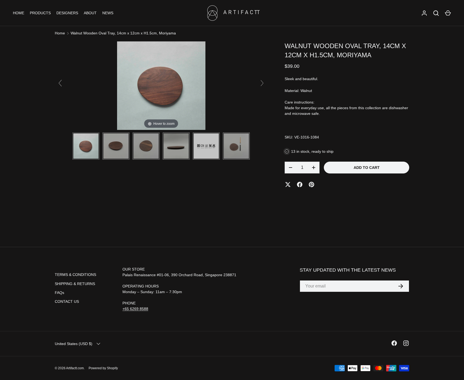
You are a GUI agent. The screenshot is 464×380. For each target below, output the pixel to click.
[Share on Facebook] (300, 184)
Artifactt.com (75, 368)
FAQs (59, 292)
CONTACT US (67, 301)
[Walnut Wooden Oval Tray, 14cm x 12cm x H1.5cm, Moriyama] (86, 146)
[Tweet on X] (288, 184)
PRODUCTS (40, 13)
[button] (448, 13)
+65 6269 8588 (135, 309)
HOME (18, 13)
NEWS (107, 13)
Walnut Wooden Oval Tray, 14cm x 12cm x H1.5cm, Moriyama (123, 33)
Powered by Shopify (103, 368)
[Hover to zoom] (161, 85)
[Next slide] (262, 83)
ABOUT (90, 13)
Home (60, 33)
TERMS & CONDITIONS (75, 274)
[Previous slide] (60, 83)
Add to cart (367, 167)
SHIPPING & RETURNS (75, 284)
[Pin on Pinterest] (311, 184)
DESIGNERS (67, 13)
